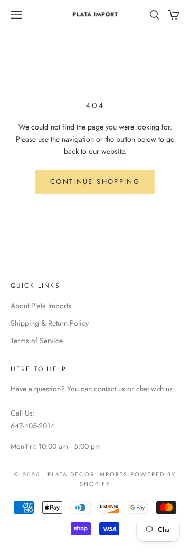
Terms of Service (37, 340)
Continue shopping (95, 182)
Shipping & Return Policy (50, 323)
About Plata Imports (41, 305)
